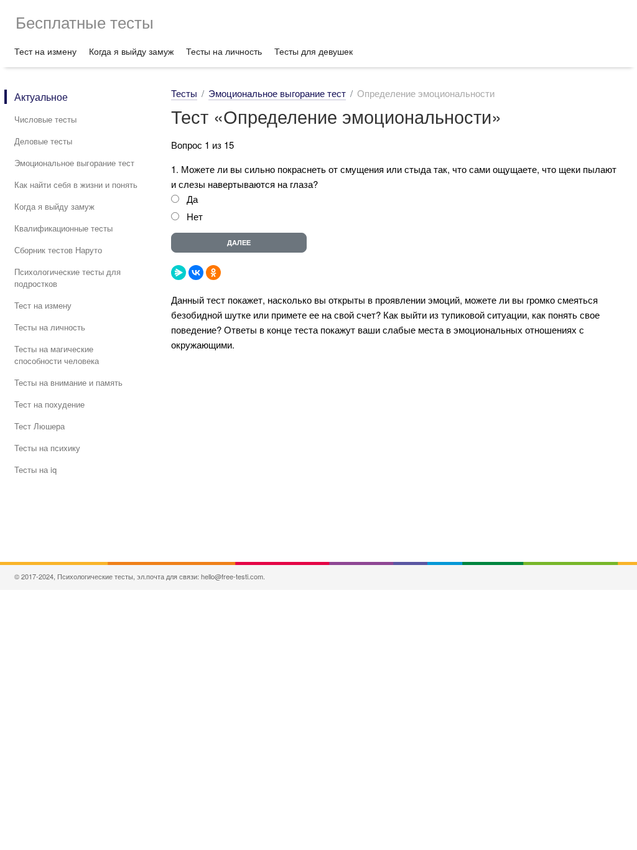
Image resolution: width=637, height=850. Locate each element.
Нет (195, 216)
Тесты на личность (224, 51)
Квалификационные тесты (63, 228)
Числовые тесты (45, 119)
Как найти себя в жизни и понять (75, 184)
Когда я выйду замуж (131, 51)
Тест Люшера (39, 426)
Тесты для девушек (313, 51)
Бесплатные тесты (85, 21)
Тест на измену (45, 51)
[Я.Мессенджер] (178, 272)
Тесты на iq (35, 469)
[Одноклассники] (213, 272)
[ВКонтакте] (195, 272)
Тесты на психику (47, 448)
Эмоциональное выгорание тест (74, 163)
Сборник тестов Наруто (58, 250)
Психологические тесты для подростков (67, 277)
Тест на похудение (49, 404)
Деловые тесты (43, 141)
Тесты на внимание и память (68, 382)
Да (192, 198)
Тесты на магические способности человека (56, 355)
